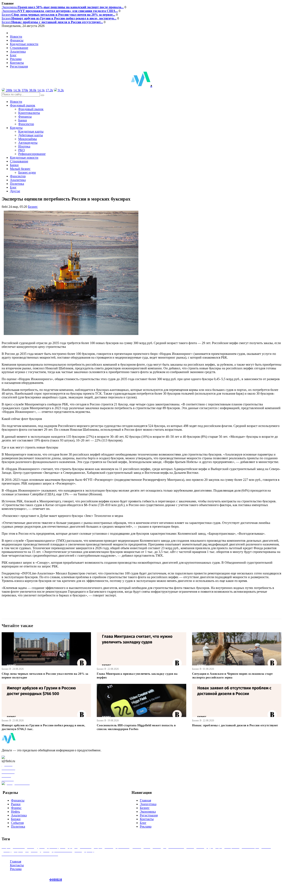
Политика (17, 183)
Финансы (16, 40)
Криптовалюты (29, 113)
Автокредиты (27, 142)
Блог (13, 55)
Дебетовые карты (30, 135)
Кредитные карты (31, 131)
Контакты (17, 62)
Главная (145, 800)
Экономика (63, 7)
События (17, 823)
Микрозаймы (27, 139)
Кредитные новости (24, 44)
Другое (15, 191)
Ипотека (24, 146)
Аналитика (18, 51)
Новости (16, 36)
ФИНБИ (55, 879)
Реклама (16, 59)
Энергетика (148, 804)
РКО (21, 150)
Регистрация (19, 66)
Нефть (15, 811)
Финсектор (26, 124)
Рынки (16, 804)
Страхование (19, 48)
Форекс (16, 808)
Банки (22, 120)
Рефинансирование (32, 154)
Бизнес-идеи (27, 172)
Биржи (16, 819)
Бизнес (58, 14)
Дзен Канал (15, 757)
